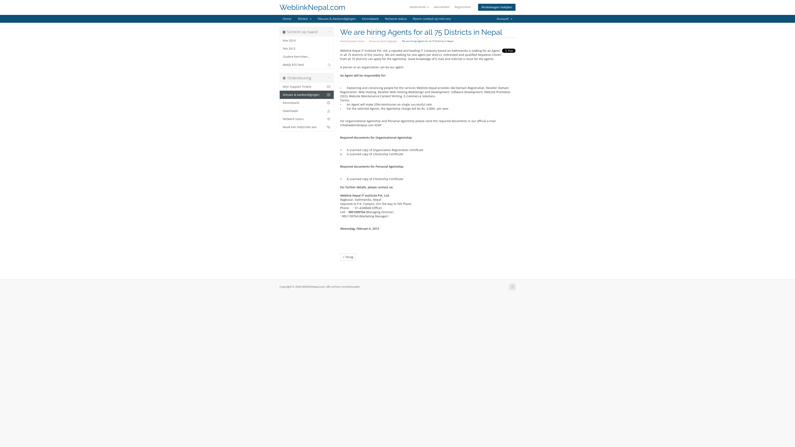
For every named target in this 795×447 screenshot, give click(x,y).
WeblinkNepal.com (312, 7)
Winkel (304, 19)
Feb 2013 (289, 48)
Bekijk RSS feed (293, 65)
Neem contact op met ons (432, 19)
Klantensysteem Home (352, 41)
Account (503, 19)
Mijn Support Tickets (297, 87)
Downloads (290, 111)
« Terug (348, 257)
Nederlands (418, 7)
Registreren (463, 7)
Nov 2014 (289, 40)
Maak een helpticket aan (300, 127)
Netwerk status (396, 19)
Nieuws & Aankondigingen (337, 19)
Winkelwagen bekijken (496, 7)
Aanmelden (442, 7)
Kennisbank (370, 19)
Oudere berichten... (296, 57)
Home (287, 19)
